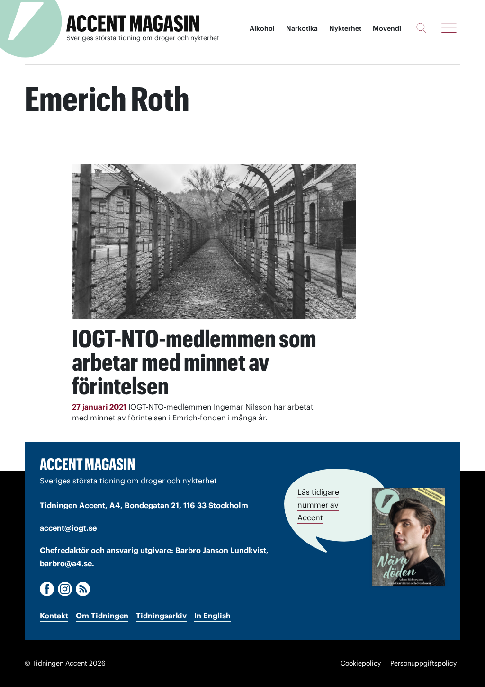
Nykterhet (345, 28)
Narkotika (302, 28)
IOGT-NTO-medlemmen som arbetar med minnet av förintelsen (194, 362)
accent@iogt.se (68, 528)
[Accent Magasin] (132, 23)
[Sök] (421, 28)
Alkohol (262, 28)
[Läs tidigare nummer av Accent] (408, 537)
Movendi (387, 28)
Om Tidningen (102, 615)
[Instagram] (65, 589)
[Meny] (449, 28)
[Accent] (87, 464)
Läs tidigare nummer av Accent (318, 504)
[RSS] (83, 589)
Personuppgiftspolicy (423, 663)
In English (212, 615)
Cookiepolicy (361, 663)
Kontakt (54, 615)
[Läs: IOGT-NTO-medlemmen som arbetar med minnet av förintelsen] (214, 241)
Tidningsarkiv (161, 615)
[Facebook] (47, 589)
